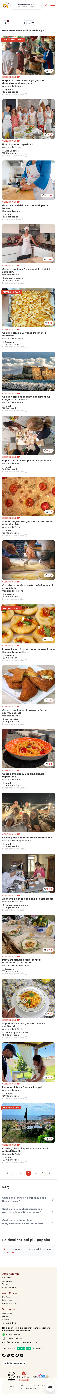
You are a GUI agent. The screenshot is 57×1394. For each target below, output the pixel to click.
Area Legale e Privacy (28, 1388)
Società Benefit (43, 1386)
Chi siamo (7, 1277)
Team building (9, 1323)
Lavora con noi (9, 1287)
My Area (6, 1297)
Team (5, 1284)
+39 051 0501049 (14, 1338)
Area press (7, 1281)
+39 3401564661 (13, 1334)
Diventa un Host (10, 1300)
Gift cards (6, 1316)
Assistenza (7, 1313)
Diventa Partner (10, 1303)
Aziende (6, 1319)
